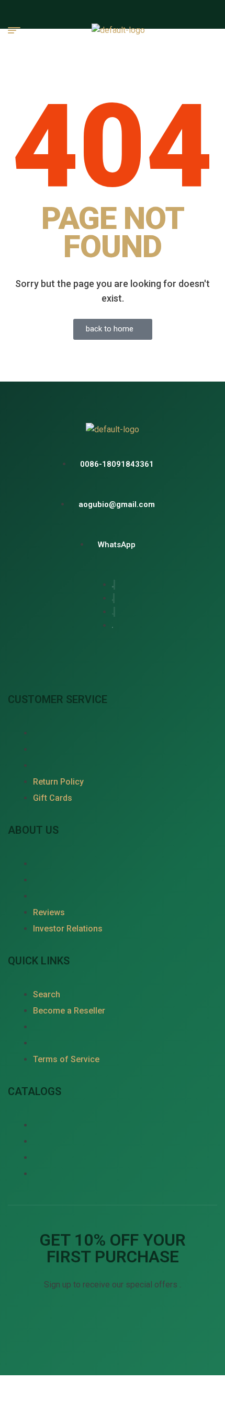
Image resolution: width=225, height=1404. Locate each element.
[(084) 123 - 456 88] (113, 464)
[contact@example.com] (112, 504)
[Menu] (18, 30)
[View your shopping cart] (212, 30)
